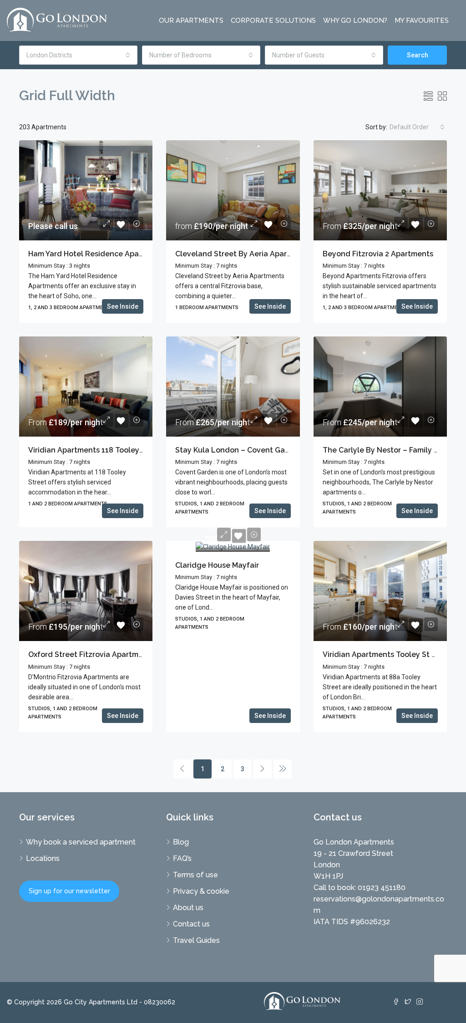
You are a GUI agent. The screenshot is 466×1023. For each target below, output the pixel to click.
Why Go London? (355, 20)
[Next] (262, 769)
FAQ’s (182, 858)
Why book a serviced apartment (81, 842)
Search (417, 55)
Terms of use (195, 874)
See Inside (122, 306)
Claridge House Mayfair (217, 565)
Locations (43, 858)
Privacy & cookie (201, 891)
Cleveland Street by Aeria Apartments (243, 253)
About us (188, 907)
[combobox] (78, 55)
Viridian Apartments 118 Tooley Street (96, 450)
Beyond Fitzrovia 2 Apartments (378, 253)
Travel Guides (196, 940)
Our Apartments (191, 20)
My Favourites (422, 20)
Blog (181, 842)
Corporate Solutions (273, 20)
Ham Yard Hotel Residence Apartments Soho (107, 253)
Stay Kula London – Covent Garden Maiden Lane (262, 450)
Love (121, 224)
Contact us (191, 924)
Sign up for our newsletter (69, 891)
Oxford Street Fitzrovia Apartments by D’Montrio (114, 654)
